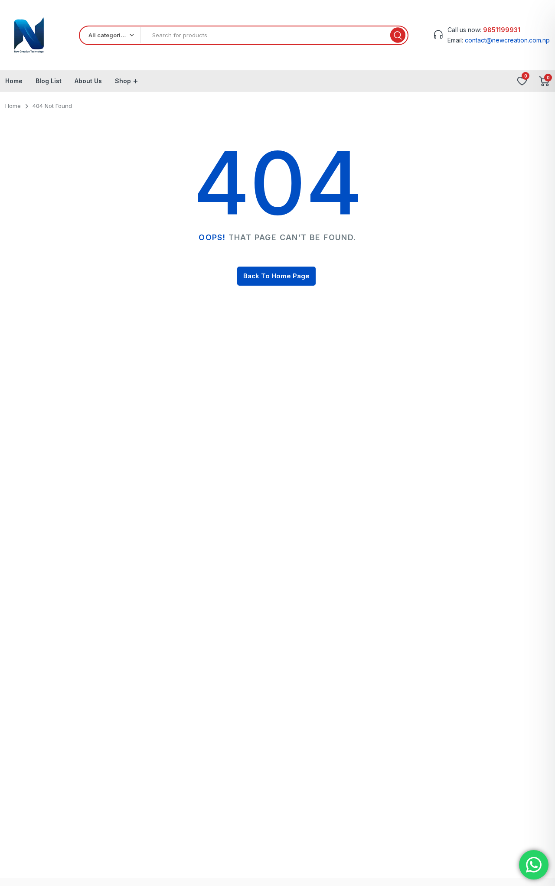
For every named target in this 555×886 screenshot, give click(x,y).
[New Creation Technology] (29, 35)
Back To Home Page (276, 276)
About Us (88, 81)
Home (14, 81)
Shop (123, 81)
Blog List (49, 81)
